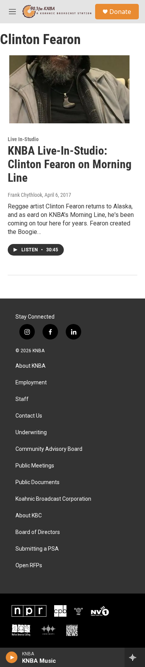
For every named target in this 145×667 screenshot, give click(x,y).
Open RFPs (28, 565)
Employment (31, 383)
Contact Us (28, 416)
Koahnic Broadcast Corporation (53, 499)
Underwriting (31, 432)
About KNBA (30, 366)
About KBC (28, 516)
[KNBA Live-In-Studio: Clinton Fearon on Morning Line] (69, 89)
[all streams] (135, 657)
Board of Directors (37, 532)
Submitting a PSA (37, 549)
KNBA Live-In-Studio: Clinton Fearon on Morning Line (69, 164)
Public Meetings (34, 466)
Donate (120, 11)
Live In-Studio (23, 139)
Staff (22, 399)
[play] (12, 657)
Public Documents (37, 482)
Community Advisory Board (48, 449)
